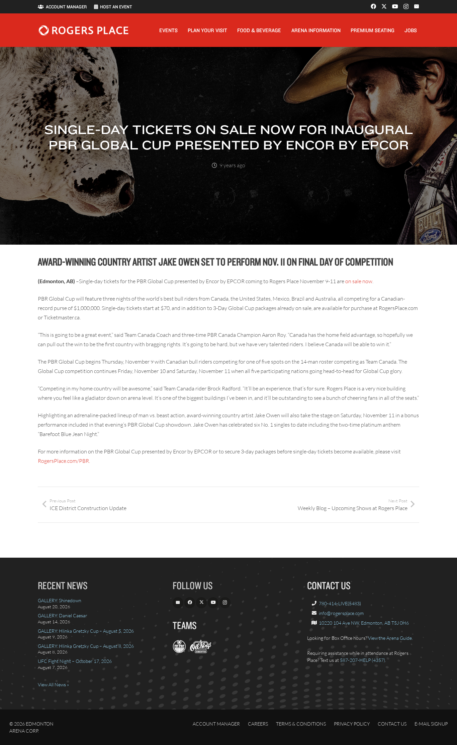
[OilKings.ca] (200, 651)
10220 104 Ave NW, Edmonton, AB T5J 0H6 (364, 623)
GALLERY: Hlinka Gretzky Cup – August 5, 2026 (86, 631)
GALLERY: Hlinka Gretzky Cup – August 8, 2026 (86, 646)
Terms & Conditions (301, 724)
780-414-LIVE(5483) (340, 603)
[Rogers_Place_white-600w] (83, 30)
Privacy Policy (352, 724)
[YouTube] (395, 6)
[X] (384, 6)
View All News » (53, 684)
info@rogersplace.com (341, 613)
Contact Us (392, 724)
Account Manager (216, 724)
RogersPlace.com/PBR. (64, 460)
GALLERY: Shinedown (59, 600)
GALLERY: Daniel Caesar (62, 615)
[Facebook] (373, 6)
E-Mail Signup (431, 724)
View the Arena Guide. (390, 638)
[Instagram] (405, 7)
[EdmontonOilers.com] (179, 651)
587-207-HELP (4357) (362, 660)
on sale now (358, 281)
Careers (258, 724)
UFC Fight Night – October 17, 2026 (75, 661)
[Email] (416, 6)
